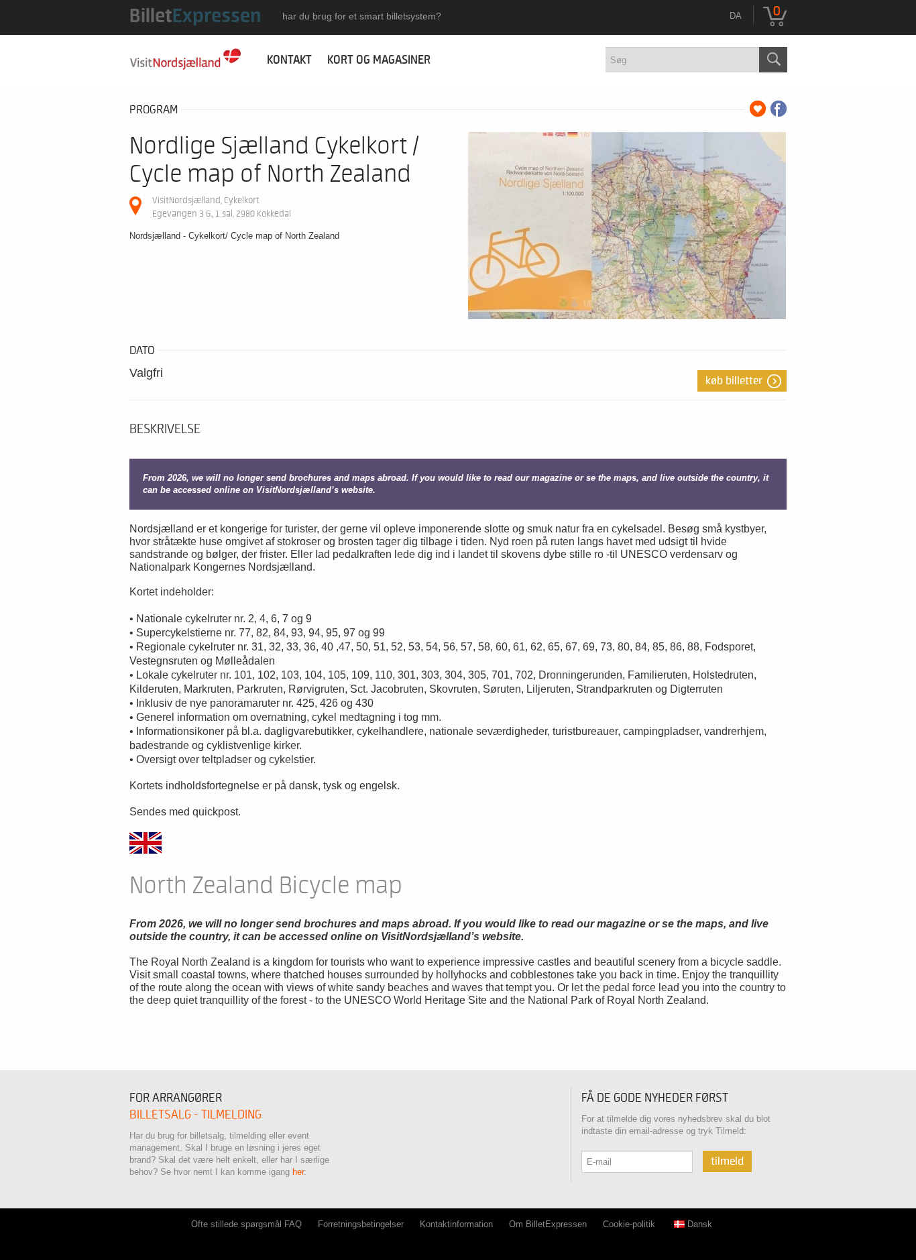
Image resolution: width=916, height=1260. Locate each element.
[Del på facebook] (778, 109)
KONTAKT (285, 60)
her (298, 1172)
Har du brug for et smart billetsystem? (361, 16)
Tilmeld (727, 1161)
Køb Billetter (733, 381)
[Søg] (773, 59)
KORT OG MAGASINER (379, 60)
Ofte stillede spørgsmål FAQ (246, 1224)
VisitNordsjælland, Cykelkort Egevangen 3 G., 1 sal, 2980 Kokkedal (221, 207)
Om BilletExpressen (548, 1224)
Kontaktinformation (456, 1224)
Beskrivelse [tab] (165, 429)
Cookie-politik (629, 1224)
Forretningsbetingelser (361, 1224)
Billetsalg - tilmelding (195, 1115)
